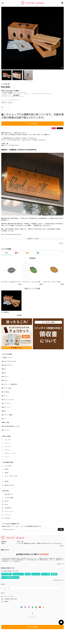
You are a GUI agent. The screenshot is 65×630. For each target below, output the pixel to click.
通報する (61, 243)
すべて (6, 252)
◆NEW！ (4, 369)
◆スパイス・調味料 (7, 415)
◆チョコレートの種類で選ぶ (9, 384)
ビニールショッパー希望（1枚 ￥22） (10, 99)
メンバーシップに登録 (7, 92)
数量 (2, 107)
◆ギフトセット (6, 430)
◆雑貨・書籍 (5, 422)
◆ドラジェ (5, 395)
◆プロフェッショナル (8, 399)
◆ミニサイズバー (6, 403)
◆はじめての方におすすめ (9, 361)
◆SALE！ (4, 373)
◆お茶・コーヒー (6, 407)
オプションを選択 (32, 627)
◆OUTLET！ (5, 376)
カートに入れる (32, 123)
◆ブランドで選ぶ (6, 388)
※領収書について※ (7, 357)
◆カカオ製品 (5, 392)
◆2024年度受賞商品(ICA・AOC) (11, 426)
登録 (61, 529)
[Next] (63, 38)
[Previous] (2, 38)
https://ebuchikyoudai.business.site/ (11, 234)
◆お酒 (3, 411)
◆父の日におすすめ (7, 365)
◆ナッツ (4, 418)
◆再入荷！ (5, 380)
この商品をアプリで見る (32, 238)
